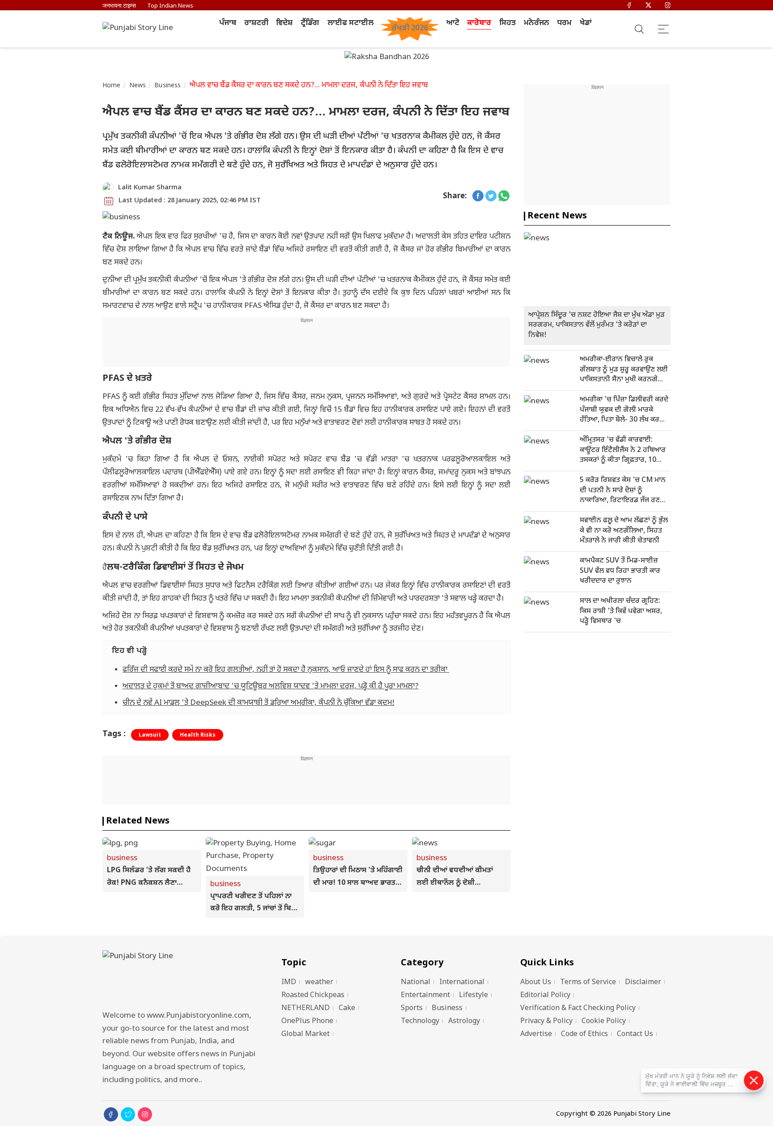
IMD (288, 982)
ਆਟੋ (452, 23)
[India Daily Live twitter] (491, 196)
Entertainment (425, 995)
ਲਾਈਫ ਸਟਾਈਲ (350, 23)
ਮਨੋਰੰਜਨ (536, 23)
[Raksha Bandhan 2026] (386, 58)
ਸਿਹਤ (507, 23)
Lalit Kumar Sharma (150, 187)
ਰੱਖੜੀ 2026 (409, 29)
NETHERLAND (305, 1008)
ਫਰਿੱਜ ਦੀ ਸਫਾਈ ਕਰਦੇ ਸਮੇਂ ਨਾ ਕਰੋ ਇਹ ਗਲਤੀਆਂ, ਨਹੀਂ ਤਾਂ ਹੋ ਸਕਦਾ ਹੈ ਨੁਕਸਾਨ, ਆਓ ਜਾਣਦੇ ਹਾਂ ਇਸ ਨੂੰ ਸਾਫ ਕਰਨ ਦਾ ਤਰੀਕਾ (286, 670)
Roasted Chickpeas (312, 995)
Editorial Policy (545, 995)
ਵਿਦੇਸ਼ (284, 23)
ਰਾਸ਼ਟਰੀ (256, 23)
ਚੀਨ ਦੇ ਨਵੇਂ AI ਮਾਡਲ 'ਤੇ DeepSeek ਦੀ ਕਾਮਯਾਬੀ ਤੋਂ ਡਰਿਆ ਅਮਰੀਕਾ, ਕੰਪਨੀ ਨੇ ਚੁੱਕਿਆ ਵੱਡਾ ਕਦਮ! (259, 703)
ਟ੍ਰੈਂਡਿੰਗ (310, 23)
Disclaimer (643, 982)
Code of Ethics (584, 1034)
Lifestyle (473, 995)
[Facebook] (629, 6)
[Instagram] (668, 6)
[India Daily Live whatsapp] (504, 196)
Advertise (536, 1034)
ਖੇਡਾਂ (586, 23)
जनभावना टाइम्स (119, 6)
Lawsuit (150, 735)
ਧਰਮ (564, 23)
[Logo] (180, 977)
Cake (347, 1008)
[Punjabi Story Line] (140, 29)
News (137, 85)
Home (111, 85)
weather (319, 982)
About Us (535, 982)
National (415, 982)
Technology (420, 1021)
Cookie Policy (604, 1021)
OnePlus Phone (307, 1021)
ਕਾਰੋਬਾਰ (479, 23)
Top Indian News (170, 6)
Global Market (305, 1034)
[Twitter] (648, 6)
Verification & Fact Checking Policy (578, 1008)
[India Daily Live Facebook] (478, 196)
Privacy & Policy (546, 1021)
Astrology (464, 1021)
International (461, 982)
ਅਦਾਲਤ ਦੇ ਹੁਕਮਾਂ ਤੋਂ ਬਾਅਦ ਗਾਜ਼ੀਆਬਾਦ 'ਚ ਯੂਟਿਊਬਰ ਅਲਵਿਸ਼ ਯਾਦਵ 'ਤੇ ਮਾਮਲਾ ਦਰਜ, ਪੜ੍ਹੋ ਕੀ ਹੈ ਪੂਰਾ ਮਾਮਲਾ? (271, 686)
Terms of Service (588, 982)
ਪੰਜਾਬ (227, 23)
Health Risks (198, 735)
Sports (412, 1008)
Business (167, 85)
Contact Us (635, 1034)
